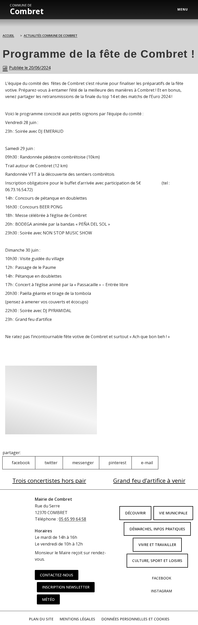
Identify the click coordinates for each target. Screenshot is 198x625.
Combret (27, 9)
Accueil (8, 35)
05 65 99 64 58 (72, 519)
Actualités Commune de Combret (50, 35)
